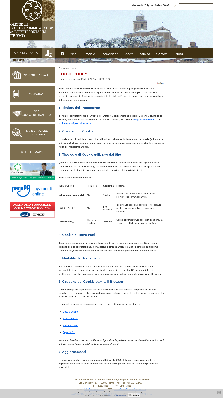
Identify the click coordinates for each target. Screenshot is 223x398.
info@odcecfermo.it (144, 119)
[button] (32, 60)
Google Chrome (70, 311)
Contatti (162, 54)
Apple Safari (69, 332)
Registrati (19, 59)
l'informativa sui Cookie (117, 395)
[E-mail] (163, 84)
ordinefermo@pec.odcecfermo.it (76, 123)
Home (67, 53)
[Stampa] (160, 84)
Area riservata (26, 53)
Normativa (36, 93)
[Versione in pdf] (157, 84)
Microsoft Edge (70, 325)
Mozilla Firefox (70, 318)
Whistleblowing (32, 151)
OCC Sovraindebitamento (36, 113)
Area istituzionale (36, 75)
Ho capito (134, 395)
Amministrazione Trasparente (36, 132)
